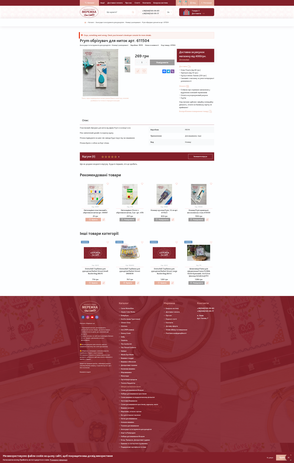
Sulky (123, 337)
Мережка (169, 303)
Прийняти (284, 457)
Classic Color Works (128, 312)
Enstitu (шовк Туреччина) (130, 319)
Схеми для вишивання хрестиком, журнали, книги (139, 404)
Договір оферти (172, 326)
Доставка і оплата (115, 3)
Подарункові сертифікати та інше (133, 447)
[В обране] (144, 71)
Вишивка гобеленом (128, 362)
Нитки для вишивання (129, 419)
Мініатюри (125, 376)
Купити (95, 219)
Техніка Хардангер (128, 383)
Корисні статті (171, 319)
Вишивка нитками (127, 408)
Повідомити (162, 62)
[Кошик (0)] (186, 12)
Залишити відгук (200, 156)
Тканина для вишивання (130, 426)
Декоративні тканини (129, 365)
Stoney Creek (126, 333)
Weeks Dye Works (127, 355)
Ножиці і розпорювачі (133, 22)
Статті (137, 3)
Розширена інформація (58, 460)
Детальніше (184, 60)
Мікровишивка (126, 372)
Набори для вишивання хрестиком (134, 394)
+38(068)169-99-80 (150, 11)
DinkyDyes (125, 315)
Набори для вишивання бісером (133, 436)
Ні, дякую (270, 458)
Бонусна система (160, 3)
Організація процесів (129, 379)
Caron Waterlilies (127, 308)
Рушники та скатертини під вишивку (134, 443)
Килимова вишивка (128, 369)
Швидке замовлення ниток (131, 387)
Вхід (194, 3)
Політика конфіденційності (176, 333)
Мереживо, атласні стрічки (131, 411)
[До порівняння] (138, 71)
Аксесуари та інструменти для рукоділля (110, 22)
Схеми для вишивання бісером (132, 390)
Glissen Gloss (125, 323)
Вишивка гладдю (127, 358)
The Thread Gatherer (128, 347)
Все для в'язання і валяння (131, 415)
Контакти (147, 3)
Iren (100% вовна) (127, 330)
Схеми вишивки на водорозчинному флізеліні (138, 397)
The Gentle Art (126, 344)
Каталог (91, 3)
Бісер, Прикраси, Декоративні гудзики (135, 440)
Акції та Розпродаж (128, 433)
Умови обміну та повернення (176, 330)
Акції (102, 3)
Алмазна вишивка (127, 422)
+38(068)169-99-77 (150, 13)
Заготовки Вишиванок (129, 401)
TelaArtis (124, 340)
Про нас (128, 3)
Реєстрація (207, 3)
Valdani (123, 351)
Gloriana (124, 326)
